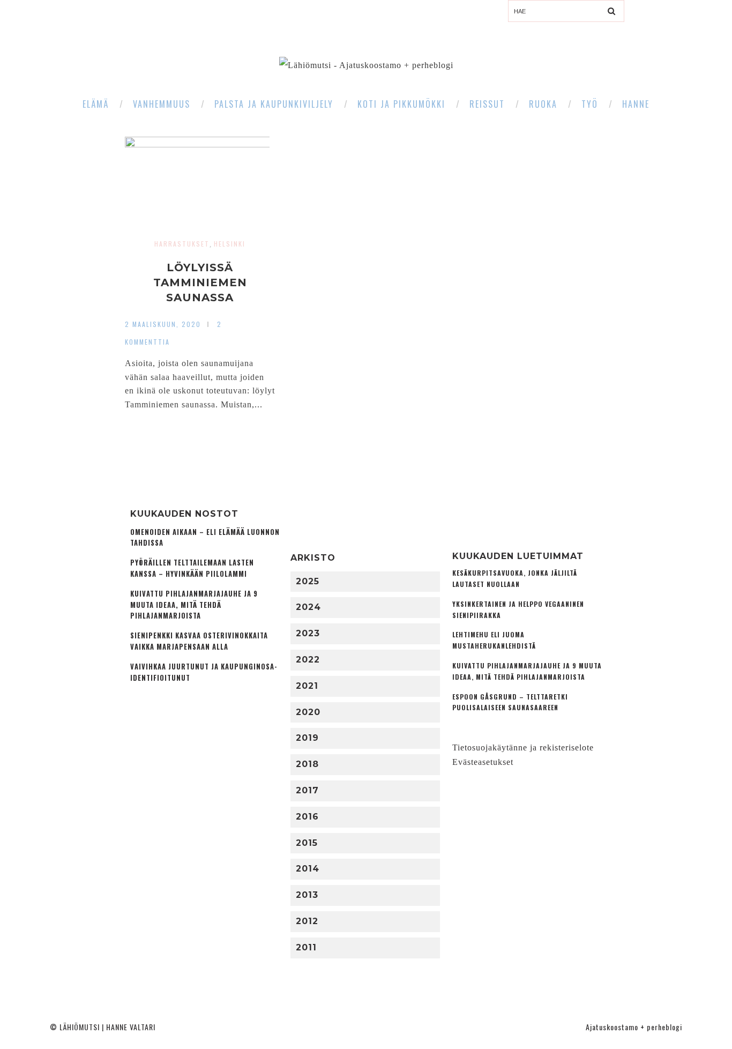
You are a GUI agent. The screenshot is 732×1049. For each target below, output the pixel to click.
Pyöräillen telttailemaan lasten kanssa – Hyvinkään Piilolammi (192, 568)
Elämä (96, 104)
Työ (589, 104)
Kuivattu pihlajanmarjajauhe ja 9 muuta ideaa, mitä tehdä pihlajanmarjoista (194, 605)
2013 (307, 895)
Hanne (635, 104)
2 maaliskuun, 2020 (163, 324)
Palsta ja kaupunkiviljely (273, 104)
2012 (307, 921)
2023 (308, 633)
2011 (306, 947)
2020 (308, 712)
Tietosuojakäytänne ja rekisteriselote (523, 747)
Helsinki (229, 243)
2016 (307, 817)
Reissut (487, 104)
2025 (307, 581)
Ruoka (543, 104)
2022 (308, 659)
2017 (307, 790)
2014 (307, 869)
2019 (307, 738)
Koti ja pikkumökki (401, 104)
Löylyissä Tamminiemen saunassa (200, 282)
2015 (307, 843)
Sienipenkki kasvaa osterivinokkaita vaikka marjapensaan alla (199, 641)
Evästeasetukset (482, 762)
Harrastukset (182, 243)
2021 (307, 686)
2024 (308, 607)
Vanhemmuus (161, 104)
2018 (307, 764)
